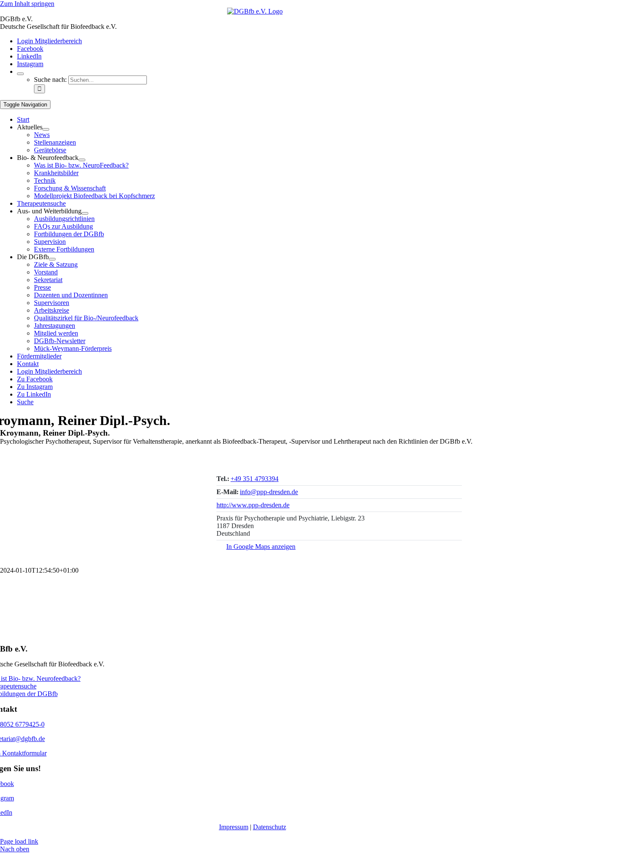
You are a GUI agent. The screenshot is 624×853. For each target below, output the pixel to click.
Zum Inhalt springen (27, 3)
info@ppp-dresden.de (269, 491)
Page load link (19, 841)
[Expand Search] (20, 74)
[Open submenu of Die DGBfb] (52, 259)
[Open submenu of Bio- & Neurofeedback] (82, 160)
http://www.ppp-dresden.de (253, 505)
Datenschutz (269, 827)
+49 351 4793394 (254, 478)
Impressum (233, 827)
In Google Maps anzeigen (260, 546)
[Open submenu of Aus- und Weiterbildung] (85, 213)
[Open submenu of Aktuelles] (45, 129)
